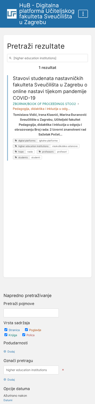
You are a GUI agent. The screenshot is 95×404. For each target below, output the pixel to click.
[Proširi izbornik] (83, 14)
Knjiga (13, 335)
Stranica (15, 330)
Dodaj (11, 351)
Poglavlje (35, 330)
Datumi (8, 400)
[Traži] (11, 58)
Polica (30, 335)
